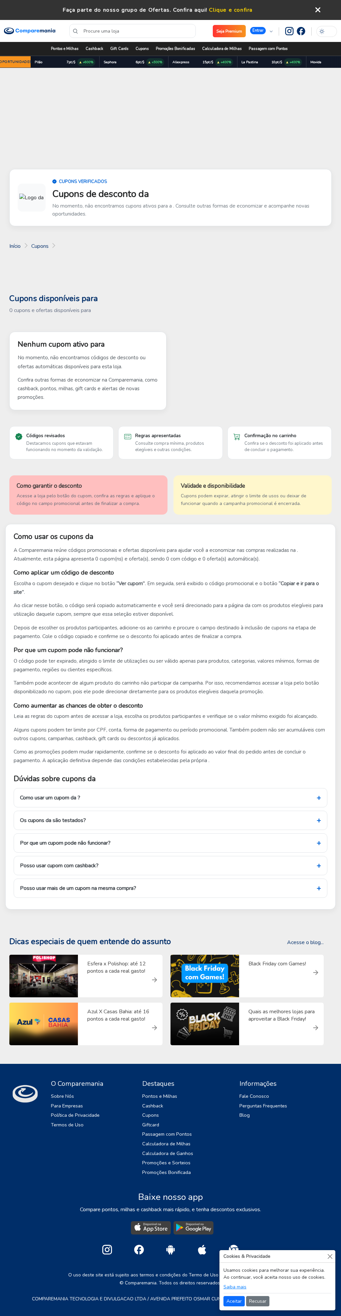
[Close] (329, 1256)
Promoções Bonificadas (175, 48)
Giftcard (150, 1124)
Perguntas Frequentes (263, 1105)
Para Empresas (67, 1105)
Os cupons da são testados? (53, 820)
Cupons (142, 48)
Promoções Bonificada (166, 1172)
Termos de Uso (67, 1124)
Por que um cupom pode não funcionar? (65, 843)
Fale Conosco (254, 1096)
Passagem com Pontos (268, 48)
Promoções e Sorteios (166, 1162)
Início (15, 246)
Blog (244, 1115)
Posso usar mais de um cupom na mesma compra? (78, 888)
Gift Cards (119, 48)
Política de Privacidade (75, 1115)
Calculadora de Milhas (222, 48)
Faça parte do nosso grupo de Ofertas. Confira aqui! (135, 10)
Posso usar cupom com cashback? (59, 865)
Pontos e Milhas (65, 48)
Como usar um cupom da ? (50, 797)
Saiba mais (234, 1287)
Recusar (257, 1301)
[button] (261, 31)
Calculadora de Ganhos (167, 1153)
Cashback (94, 48)
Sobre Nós (62, 1096)
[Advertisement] (170, 119)
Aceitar (234, 1301)
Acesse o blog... (305, 942)
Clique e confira (231, 10)
